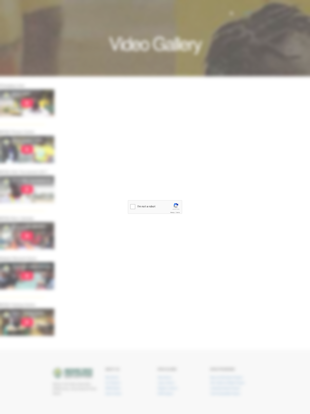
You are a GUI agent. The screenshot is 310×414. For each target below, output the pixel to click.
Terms (178, 212)
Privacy (172, 212)
